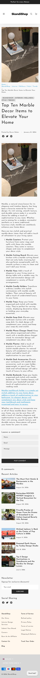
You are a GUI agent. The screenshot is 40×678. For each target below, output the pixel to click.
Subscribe (20, 591)
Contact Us (6, 641)
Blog (3, 646)
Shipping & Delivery (28, 634)
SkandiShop (6, 613)
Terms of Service (27, 613)
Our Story (5, 618)
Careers (4, 632)
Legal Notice (26, 630)
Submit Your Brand (9, 628)
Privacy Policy (26, 622)
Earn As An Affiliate (9, 636)
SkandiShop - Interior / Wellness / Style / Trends (20, 86)
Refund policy (26, 618)
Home (4, 84)
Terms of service (27, 626)
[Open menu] (4, 14)
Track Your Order (27, 641)
